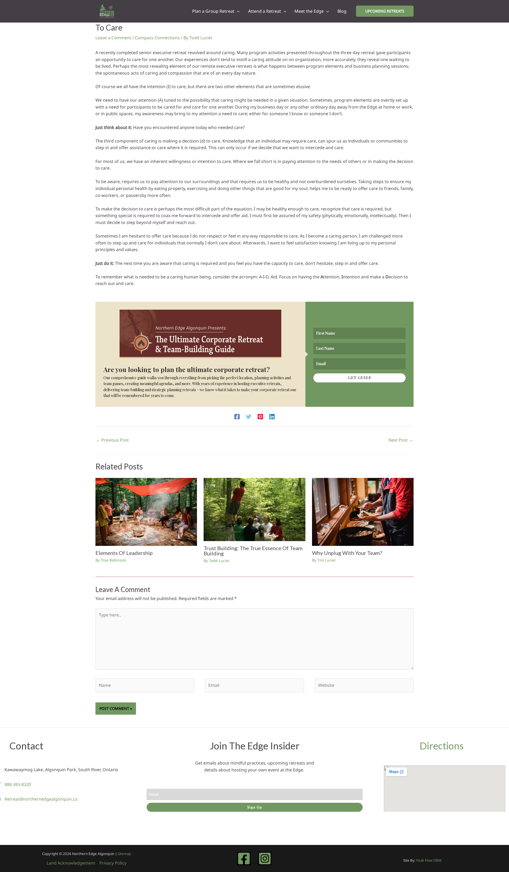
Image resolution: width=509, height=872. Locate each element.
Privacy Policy (112, 863)
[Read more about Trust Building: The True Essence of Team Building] (254, 509)
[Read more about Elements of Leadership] (146, 511)
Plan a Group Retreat (213, 11)
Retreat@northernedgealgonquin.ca (41, 799)
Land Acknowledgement (71, 863)
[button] (237, 11)
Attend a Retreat (264, 11)
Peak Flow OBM (428, 860)
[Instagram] (264, 858)
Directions (442, 746)
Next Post (400, 440)
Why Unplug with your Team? (347, 553)
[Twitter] (248, 416)
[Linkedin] (272, 416)
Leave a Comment (113, 38)
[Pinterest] (260, 416)
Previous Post (112, 440)
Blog (341, 11)
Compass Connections (157, 38)
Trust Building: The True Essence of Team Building (253, 550)
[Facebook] (237, 416)
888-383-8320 (18, 784)
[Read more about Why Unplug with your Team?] (363, 511)
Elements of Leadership (124, 553)
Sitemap (124, 853)
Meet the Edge (309, 11)
